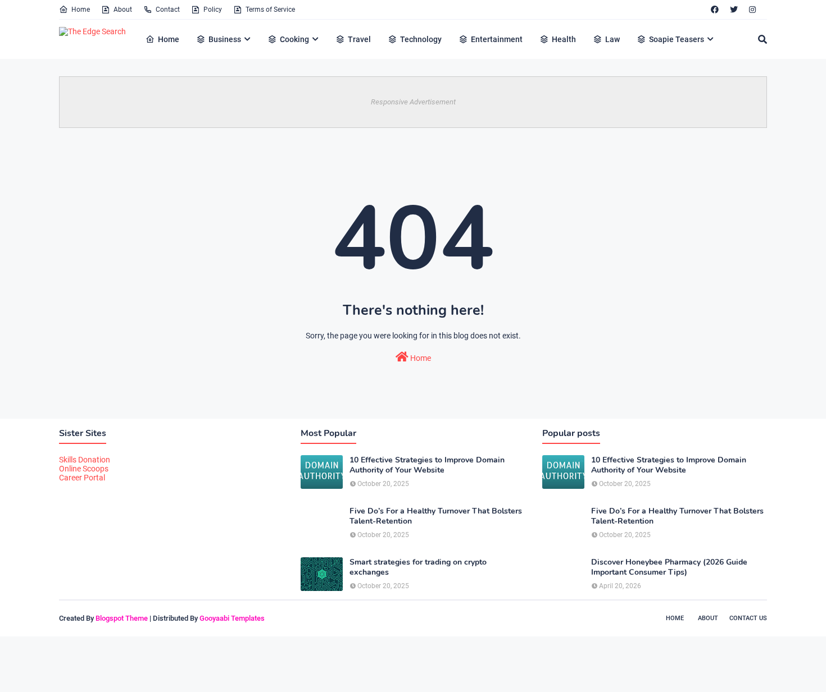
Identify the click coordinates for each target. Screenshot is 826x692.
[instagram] (752, 9)
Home (80, 9)
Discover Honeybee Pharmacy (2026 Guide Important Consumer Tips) (669, 567)
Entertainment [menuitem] (497, 39)
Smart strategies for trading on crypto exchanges (418, 567)
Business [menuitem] (224, 39)
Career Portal (82, 477)
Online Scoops (83, 468)
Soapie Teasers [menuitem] (676, 39)
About (123, 9)
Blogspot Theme (122, 618)
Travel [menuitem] (359, 39)
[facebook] (714, 9)
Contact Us (748, 618)
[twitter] (734, 9)
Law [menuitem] (612, 39)
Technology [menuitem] (421, 39)
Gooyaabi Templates (232, 618)
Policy (212, 9)
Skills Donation (84, 459)
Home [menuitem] (168, 39)
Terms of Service (270, 9)
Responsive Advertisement (413, 102)
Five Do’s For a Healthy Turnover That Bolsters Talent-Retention (436, 516)
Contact (168, 9)
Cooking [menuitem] (294, 39)
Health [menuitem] (564, 39)
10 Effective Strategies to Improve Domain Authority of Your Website (427, 465)
